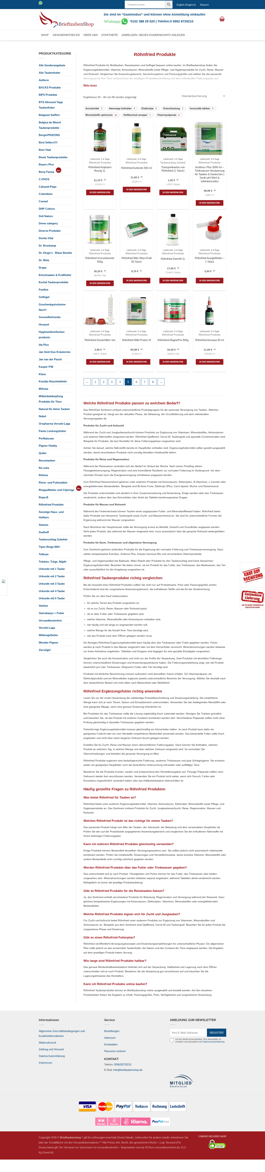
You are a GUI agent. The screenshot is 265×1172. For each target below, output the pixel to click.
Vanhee (43, 605)
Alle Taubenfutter (49, 72)
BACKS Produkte (50, 87)
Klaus (42, 374)
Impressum (45, 1062)
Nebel (42, 416)
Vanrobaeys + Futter (51, 613)
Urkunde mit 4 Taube (52, 591)
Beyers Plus (46, 164)
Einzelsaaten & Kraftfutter (55, 275)
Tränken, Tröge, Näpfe (52, 561)
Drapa (42, 267)
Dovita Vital (46, 238)
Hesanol (44, 324)
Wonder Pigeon (48, 642)
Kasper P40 (46, 366)
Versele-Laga (47, 627)
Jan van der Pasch (50, 359)
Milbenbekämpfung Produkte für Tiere (51, 399)
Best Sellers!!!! (48, 142)
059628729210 (122, 1064)
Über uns (90, 34)
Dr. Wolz (44, 260)
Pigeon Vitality (48, 445)
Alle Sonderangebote (52, 65)
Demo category (48, 223)
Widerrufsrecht (47, 1042)
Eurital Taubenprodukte (53, 282)
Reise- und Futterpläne (53, 482)
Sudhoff (44, 532)
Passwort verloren (115, 1051)
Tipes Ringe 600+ (49, 546)
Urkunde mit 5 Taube (52, 598)
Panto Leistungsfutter (52, 431)
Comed (43, 201)
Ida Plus (44, 344)
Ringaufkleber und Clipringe (56, 489)
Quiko (42, 453)
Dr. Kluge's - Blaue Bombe (55, 252)
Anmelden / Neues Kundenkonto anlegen (153, 34)
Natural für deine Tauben (54, 409)
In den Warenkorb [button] (100, 192)
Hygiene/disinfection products (52, 334)
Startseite (109, 34)
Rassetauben (47, 460)
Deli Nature (46, 216)
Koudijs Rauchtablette (53, 381)
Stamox (43, 524)
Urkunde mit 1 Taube (52, 568)
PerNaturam (46, 438)
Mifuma (43, 388)
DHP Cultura (47, 208)
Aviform (44, 80)
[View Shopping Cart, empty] (222, 19)
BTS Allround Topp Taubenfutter (51, 105)
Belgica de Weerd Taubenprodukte (50, 125)
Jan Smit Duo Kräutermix (54, 351)
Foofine (43, 289)
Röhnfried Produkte (51, 504)
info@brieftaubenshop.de (127, 1069)
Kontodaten (111, 1044)
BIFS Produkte (48, 94)
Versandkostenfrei (50, 620)
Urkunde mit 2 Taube (52, 576)
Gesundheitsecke (66, 34)
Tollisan (43, 554)
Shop (45, 34)
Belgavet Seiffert (49, 114)
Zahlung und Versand (51, 1049)
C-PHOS (44, 179)
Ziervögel (44, 649)
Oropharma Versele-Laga (54, 423)
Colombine (45, 193)
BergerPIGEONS (49, 135)
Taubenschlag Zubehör (53, 539)
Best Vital (45, 149)
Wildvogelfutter (48, 635)
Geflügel (44, 297)
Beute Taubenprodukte (53, 157)
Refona (43, 475)
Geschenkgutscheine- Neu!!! (52, 307)
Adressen (110, 1037)
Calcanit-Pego (47, 186)
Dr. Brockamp (47, 245)
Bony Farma (46, 171)
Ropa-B (43, 497)
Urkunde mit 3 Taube (52, 583)
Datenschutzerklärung (52, 1055)
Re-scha (44, 467)
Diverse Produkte (50, 230)
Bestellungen (111, 1031)
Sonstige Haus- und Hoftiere (51, 514)
